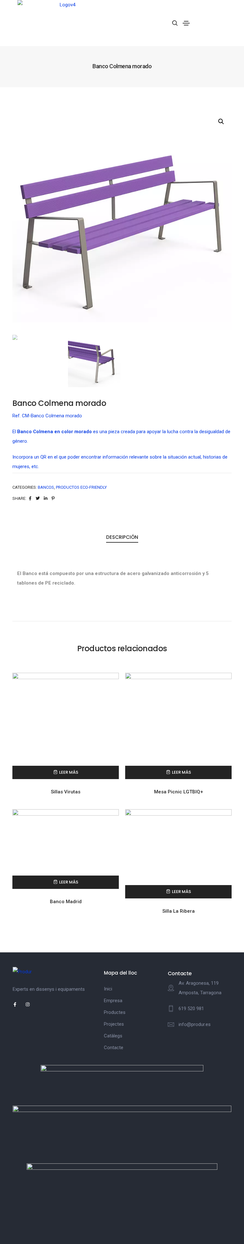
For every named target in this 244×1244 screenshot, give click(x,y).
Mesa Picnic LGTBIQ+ (178, 792)
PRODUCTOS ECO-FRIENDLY (81, 487)
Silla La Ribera (178, 911)
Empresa (113, 1000)
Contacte (113, 1047)
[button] (221, 121)
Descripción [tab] (122, 537)
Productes (114, 1012)
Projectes (114, 1024)
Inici (108, 989)
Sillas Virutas (65, 792)
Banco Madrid (66, 901)
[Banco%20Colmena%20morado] (30, 498)
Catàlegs (113, 1036)
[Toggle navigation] (186, 23)
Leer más (68, 772)
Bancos (46, 487)
